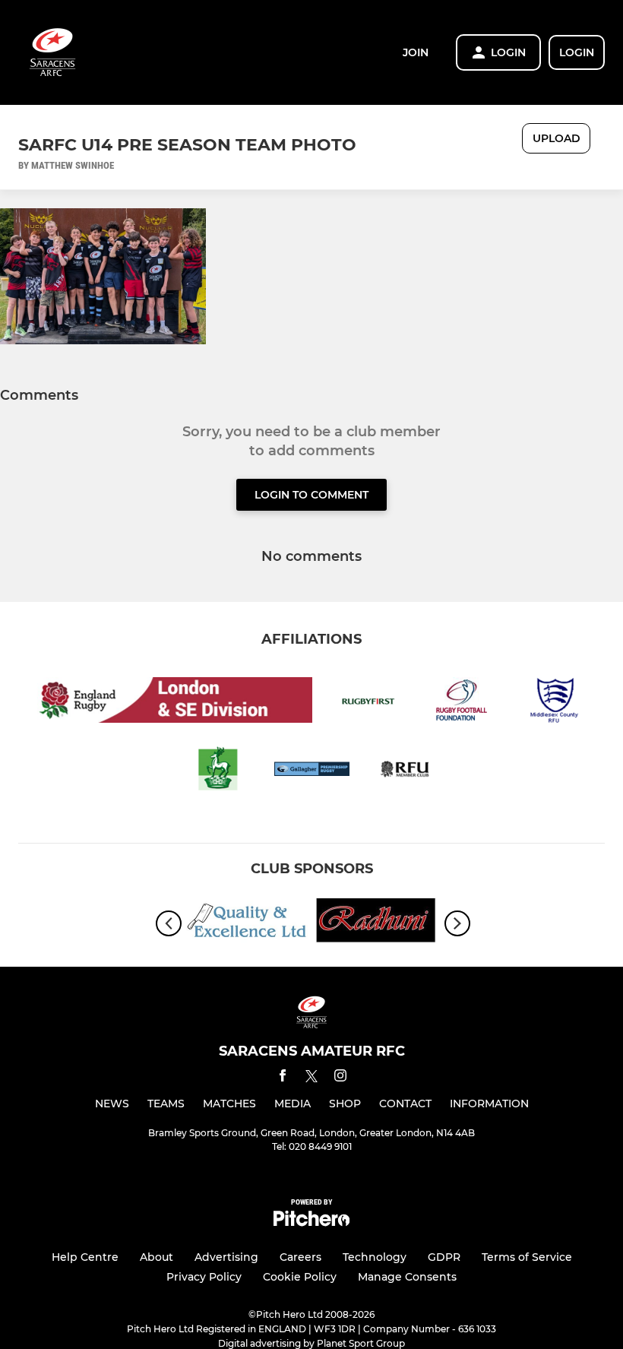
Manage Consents (407, 1277)
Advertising (226, 1257)
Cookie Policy (300, 1277)
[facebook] (282, 1078)
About (156, 1257)
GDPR (444, 1257)
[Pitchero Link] (311, 1222)
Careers (300, 1257)
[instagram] (340, 1078)
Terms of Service (527, 1257)
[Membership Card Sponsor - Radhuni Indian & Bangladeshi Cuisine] (376, 923)
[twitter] (311, 1078)
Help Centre (85, 1257)
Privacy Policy (204, 1277)
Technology (374, 1257)
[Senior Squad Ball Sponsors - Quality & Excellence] (247, 923)
